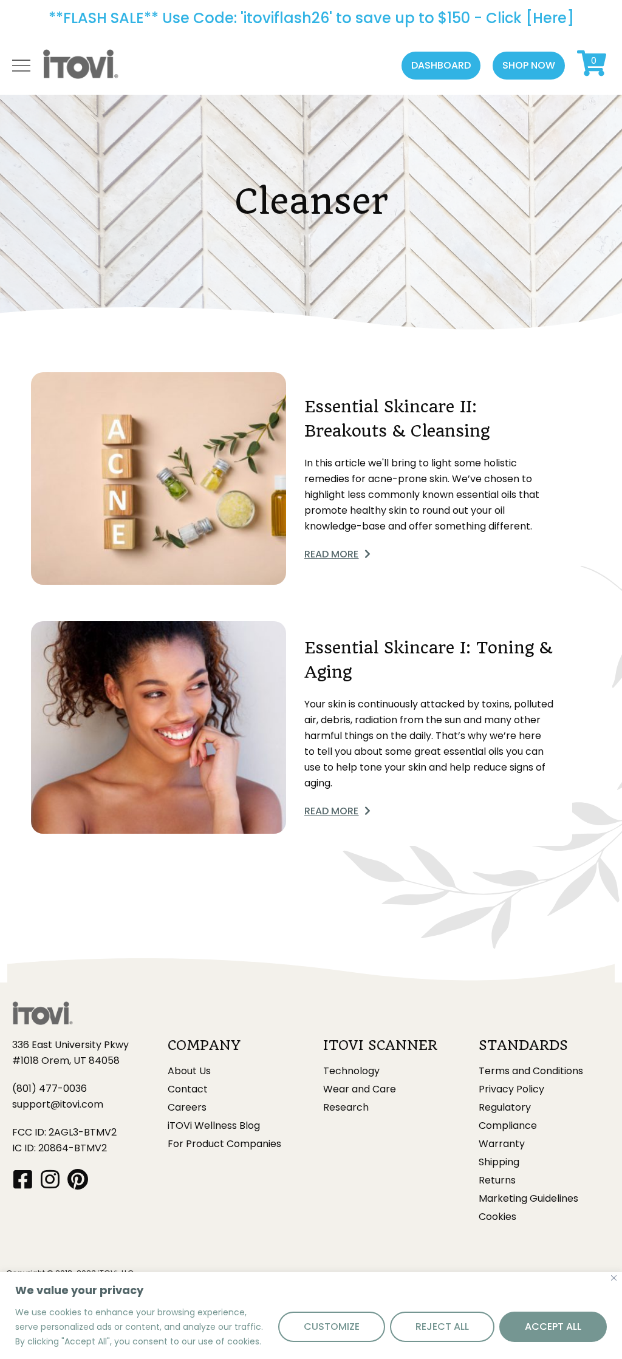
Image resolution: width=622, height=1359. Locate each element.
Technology (351, 1071)
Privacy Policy (511, 1089)
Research (346, 1108)
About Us (189, 1071)
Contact (188, 1089)
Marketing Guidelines (528, 1199)
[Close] (614, 1278)
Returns (497, 1180)
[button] (441, 66)
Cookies (497, 1217)
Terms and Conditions (531, 1071)
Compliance (508, 1126)
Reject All (442, 1326)
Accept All (553, 1326)
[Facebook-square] (22, 1179)
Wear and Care (359, 1089)
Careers (187, 1108)
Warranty (502, 1144)
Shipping (499, 1162)
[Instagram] (50, 1179)
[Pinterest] (77, 1179)
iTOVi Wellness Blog (214, 1126)
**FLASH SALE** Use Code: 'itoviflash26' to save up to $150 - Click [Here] (311, 18)
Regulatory (505, 1108)
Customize (332, 1326)
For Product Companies (224, 1144)
